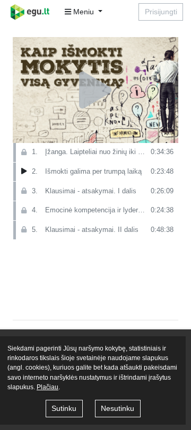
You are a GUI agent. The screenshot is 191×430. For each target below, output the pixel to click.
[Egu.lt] (33, 12)
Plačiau (47, 387)
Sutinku (63, 408)
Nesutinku (117, 408)
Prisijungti (161, 11)
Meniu (83, 11)
